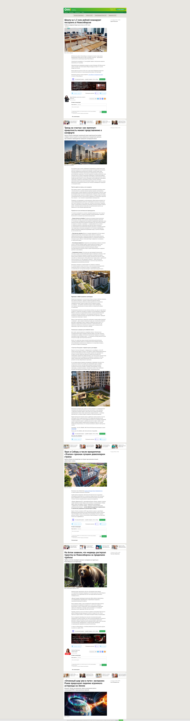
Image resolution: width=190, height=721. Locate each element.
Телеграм (104, 93)
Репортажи (71, 12)
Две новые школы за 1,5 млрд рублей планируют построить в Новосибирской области (80, 86)
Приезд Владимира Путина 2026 (100, 15)
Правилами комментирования (84, 113)
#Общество (66, 26)
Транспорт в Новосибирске (79, 15)
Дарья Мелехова (114, 21)
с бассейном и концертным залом (95, 74)
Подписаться (102, 79)
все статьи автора (72, 99)
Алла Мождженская (115, 682)
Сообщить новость (77, 93)
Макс (98, 93)
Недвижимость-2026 (112, 15)
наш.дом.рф (73, 428)
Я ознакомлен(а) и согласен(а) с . (80, 113)
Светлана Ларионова (115, 553)
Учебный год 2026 (89, 15)
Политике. (116, 720)
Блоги (83, 12)
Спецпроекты (77, 12)
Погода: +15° (112, 9)
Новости (66, 12)
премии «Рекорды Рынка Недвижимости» (94, 490)
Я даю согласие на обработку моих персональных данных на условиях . (83, 111)
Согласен (121, 720)
